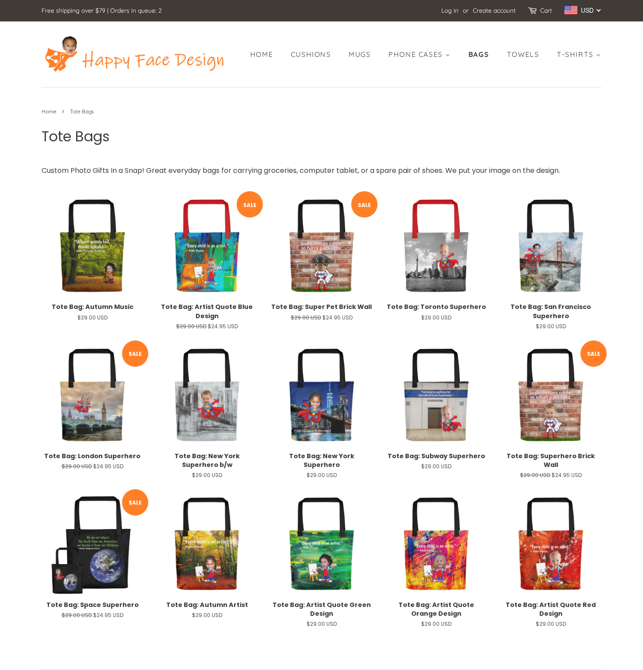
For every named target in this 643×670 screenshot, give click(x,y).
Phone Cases (416, 54)
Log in (449, 10)
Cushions (311, 54)
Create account (494, 10)
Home (261, 54)
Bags (478, 54)
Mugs (359, 54)
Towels (523, 54)
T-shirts (576, 54)
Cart (546, 10)
